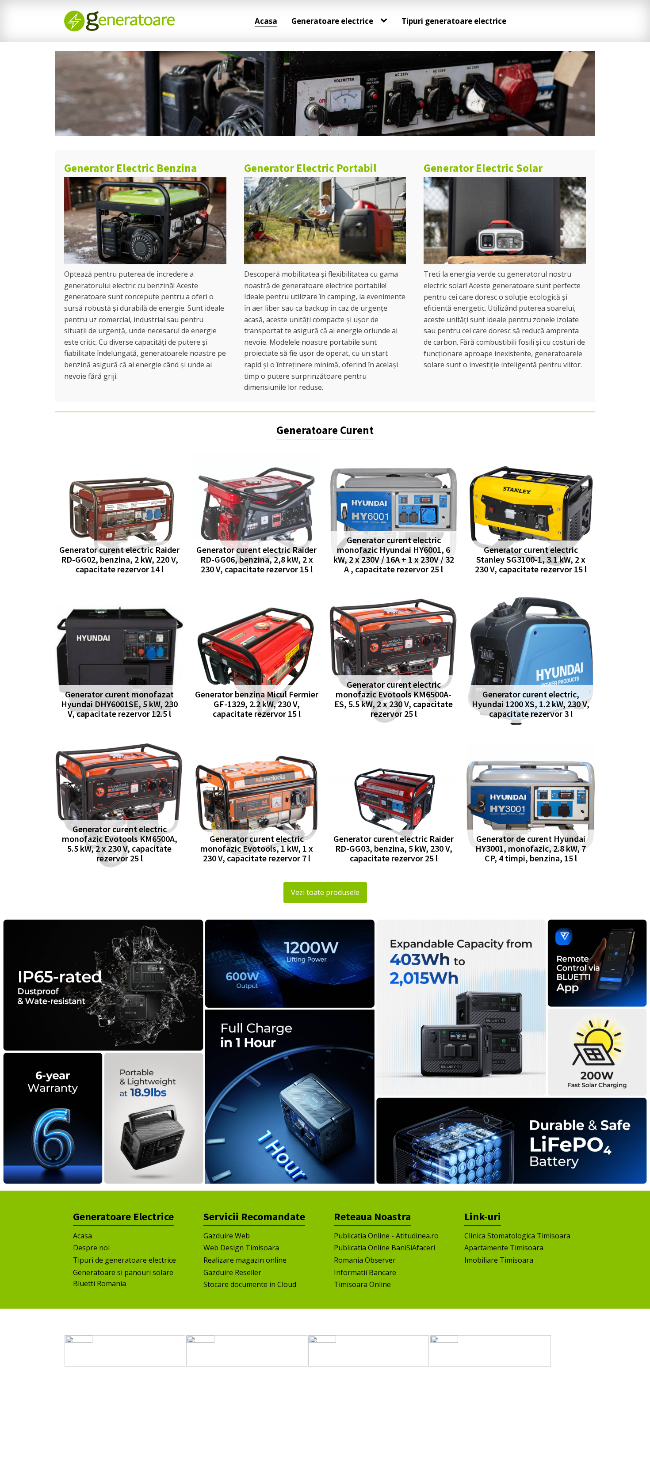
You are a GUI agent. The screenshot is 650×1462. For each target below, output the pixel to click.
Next (583, 91)
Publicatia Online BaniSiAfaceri (384, 1248)
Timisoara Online (362, 1284)
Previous (66, 91)
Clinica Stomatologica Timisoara (517, 1236)
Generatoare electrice (332, 21)
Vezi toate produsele (325, 892)
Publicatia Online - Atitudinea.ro (386, 1236)
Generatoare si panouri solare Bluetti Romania (123, 1278)
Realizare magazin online (245, 1260)
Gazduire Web (226, 1236)
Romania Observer (365, 1260)
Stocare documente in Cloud (249, 1284)
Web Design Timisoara (241, 1248)
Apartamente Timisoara (503, 1248)
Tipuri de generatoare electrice (124, 1260)
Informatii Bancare (365, 1272)
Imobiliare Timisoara (498, 1260)
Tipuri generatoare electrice (453, 21)
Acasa (266, 21)
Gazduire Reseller (232, 1272)
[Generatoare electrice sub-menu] (385, 20)
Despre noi (91, 1248)
